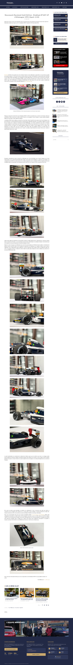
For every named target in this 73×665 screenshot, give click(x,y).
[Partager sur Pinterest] (46, 605)
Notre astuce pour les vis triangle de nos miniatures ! (62, 121)
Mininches (6, 663)
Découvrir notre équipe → (11, 649)
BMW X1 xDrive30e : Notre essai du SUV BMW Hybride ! (62, 126)
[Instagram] (59, 2)
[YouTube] (61, 2)
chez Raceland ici (28, 81)
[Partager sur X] (44, 605)
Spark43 (21, 607)
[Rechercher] (66, 2)
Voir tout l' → (61, 43)
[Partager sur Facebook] (42, 605)
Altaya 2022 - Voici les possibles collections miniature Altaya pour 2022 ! (62, 131)
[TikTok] (64, 2)
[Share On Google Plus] (48, 605)
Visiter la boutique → (60, 92)
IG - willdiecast (46, 579)
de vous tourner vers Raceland (38, 514)
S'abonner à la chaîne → (60, 65)
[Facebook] (57, 2)
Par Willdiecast (12, 607)
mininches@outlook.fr (32, 650)
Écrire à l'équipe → (36, 654)
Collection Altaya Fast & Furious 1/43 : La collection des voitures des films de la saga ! (62, 115)
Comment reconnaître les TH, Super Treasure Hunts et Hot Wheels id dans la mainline (62, 110)
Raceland (6, 74)
